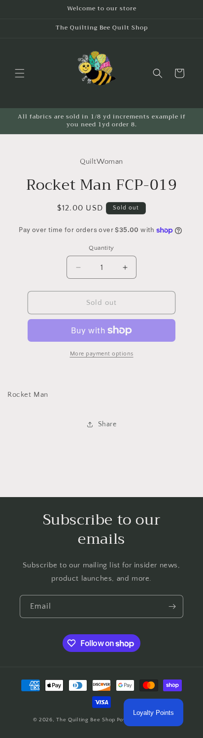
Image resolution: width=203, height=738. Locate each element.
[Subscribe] (172, 606)
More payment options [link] (102, 354)
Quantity (101, 247)
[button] (20, 73)
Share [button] (107, 424)
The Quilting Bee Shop (85, 720)
